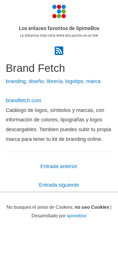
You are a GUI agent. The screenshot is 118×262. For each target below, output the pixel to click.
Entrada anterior (58, 166)
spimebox (76, 215)
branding (16, 81)
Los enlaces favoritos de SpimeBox (59, 28)
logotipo (74, 81)
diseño (36, 81)
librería (54, 81)
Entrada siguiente (59, 185)
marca (93, 81)
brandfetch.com (23, 100)
